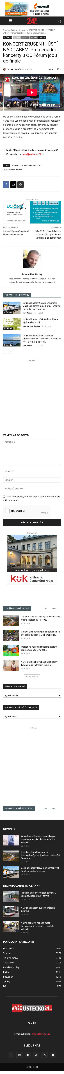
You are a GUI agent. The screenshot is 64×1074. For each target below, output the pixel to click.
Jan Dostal (27, 313)
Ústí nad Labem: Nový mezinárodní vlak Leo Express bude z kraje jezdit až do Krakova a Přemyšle (41, 306)
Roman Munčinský (16, 69)
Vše (45, 609)
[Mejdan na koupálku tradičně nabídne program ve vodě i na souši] (11, 650)
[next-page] (10, 352)
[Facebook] (6, 184)
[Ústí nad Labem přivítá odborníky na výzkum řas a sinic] (12, 324)
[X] (44, 1055)
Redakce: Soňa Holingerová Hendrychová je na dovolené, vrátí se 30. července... (40, 855)
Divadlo (25, 37)
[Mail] (28, 1055)
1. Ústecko (7, 37)
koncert (15, 165)
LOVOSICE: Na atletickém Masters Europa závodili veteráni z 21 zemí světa (48, 234)
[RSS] (36, 1055)
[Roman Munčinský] (5, 69)
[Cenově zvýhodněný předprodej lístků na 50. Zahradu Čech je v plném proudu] (11, 635)
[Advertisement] (32, 394)
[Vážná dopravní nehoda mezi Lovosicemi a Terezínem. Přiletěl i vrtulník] (11, 926)
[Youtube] (53, 1055)
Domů (6, 30)
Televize (42, 37)
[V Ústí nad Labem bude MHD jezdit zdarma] (11, 911)
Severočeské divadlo (13, 169)
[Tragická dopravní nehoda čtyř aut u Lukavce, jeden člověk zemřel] (11, 896)
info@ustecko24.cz (34, 154)
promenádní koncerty (31, 165)
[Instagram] (19, 1055)
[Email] (13, 184)
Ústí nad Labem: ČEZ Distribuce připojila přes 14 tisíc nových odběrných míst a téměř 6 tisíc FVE (42, 338)
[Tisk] (20, 184)
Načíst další (31, 676)
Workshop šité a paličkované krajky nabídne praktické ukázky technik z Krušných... (38, 839)
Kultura (14, 30)
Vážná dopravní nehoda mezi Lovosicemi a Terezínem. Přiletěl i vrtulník (37, 926)
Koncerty (23, 30)
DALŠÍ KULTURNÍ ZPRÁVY (17, 608)
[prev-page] (5, 352)
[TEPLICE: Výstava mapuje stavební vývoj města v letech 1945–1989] (11, 620)
